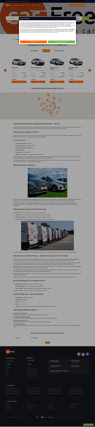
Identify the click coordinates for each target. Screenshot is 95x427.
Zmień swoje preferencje (33, 41)
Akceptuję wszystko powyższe (61, 41)
